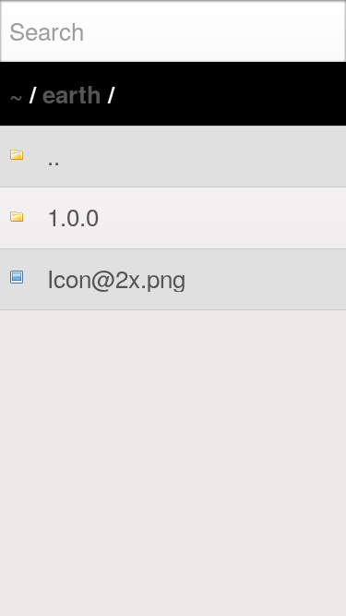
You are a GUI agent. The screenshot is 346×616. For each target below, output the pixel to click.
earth (71, 94)
